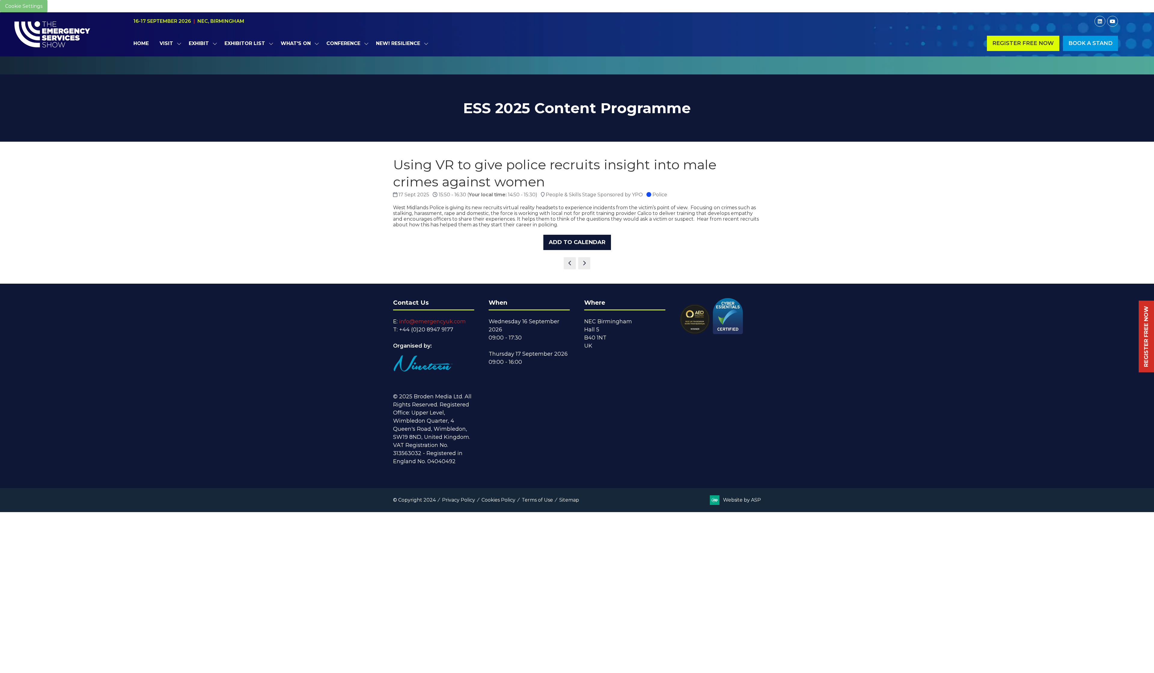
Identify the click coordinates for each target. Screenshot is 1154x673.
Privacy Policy (458, 500)
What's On (296, 43)
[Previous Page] (570, 263)
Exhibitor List (244, 43)
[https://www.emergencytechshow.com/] (577, 71)
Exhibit (199, 43)
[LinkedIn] (1099, 21)
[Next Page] (584, 263)
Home (141, 43)
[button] (1023, 43)
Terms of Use (537, 500)
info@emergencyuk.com (432, 321)
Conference (343, 43)
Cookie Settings (23, 6)
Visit (166, 43)
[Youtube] (1112, 21)
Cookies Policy (498, 500)
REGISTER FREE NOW (1146, 336)
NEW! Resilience (398, 43)
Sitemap (569, 500)
